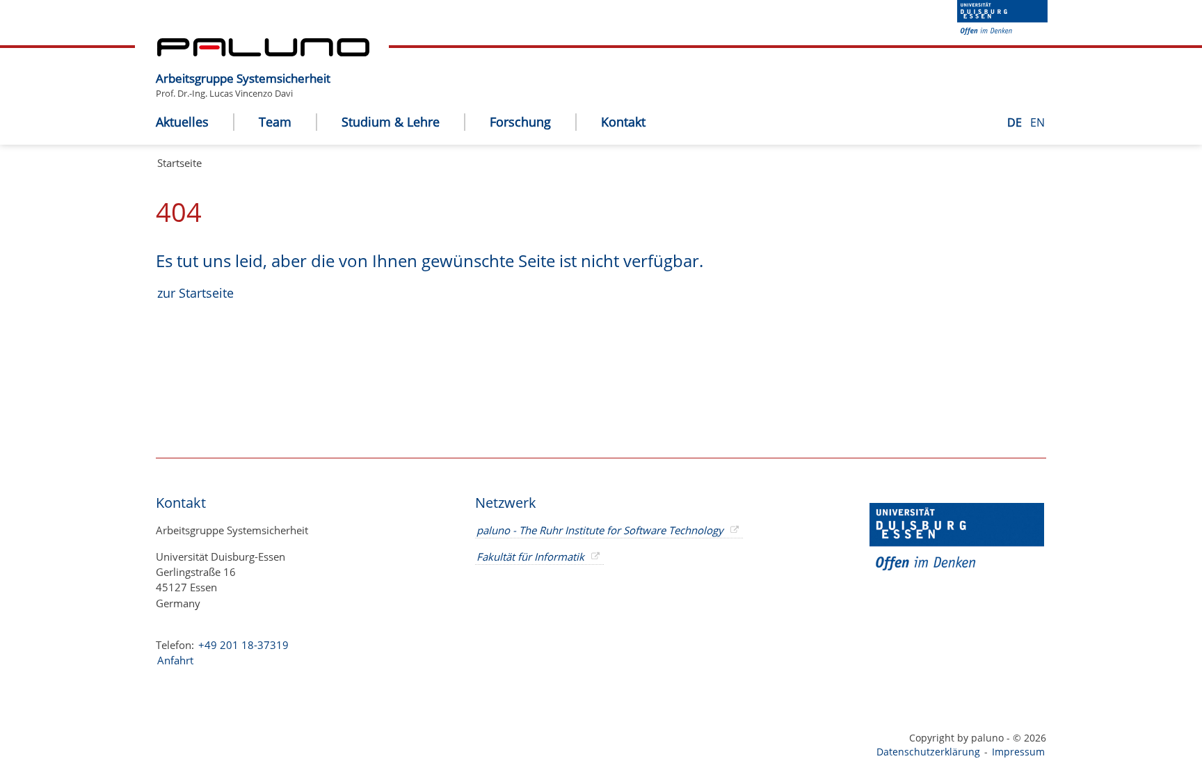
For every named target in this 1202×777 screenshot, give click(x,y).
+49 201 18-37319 (243, 645)
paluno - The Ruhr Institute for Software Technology (599, 530)
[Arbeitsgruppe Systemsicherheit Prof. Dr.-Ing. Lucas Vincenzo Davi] (337, 67)
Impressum (1018, 751)
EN (1037, 122)
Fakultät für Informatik (530, 556)
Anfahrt (175, 660)
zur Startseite (195, 293)
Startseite (179, 163)
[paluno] (263, 52)
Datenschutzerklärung (928, 751)
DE (1016, 122)
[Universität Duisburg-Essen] (1002, 30)
